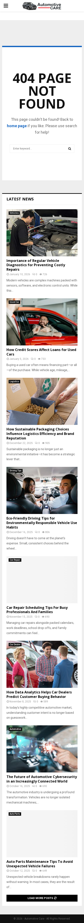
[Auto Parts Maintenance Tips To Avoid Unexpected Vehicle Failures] (42, 833)
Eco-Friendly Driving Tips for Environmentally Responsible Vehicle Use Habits (41, 523)
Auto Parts (15, 814)
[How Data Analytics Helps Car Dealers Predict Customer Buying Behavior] (42, 664)
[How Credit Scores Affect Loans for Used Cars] (42, 321)
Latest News (20, 199)
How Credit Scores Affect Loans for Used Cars (41, 352)
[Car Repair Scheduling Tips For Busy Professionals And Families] (42, 579)
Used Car (14, 302)
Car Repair (15, 560)
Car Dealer (15, 644)
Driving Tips (16, 470)
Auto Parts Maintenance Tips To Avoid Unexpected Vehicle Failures (39, 863)
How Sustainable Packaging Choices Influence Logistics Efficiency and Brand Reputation (40, 434)
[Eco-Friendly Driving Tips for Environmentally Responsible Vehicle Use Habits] (42, 490)
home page (17, 126)
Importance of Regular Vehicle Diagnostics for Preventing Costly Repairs (35, 265)
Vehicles (14, 213)
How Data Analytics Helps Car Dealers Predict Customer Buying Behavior (39, 694)
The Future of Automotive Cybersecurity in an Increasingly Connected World (41, 779)
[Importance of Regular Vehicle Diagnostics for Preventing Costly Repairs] (42, 232)
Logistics (14, 381)
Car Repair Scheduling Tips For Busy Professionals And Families (37, 609)
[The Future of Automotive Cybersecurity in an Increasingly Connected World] (42, 748)
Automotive (15, 729)
